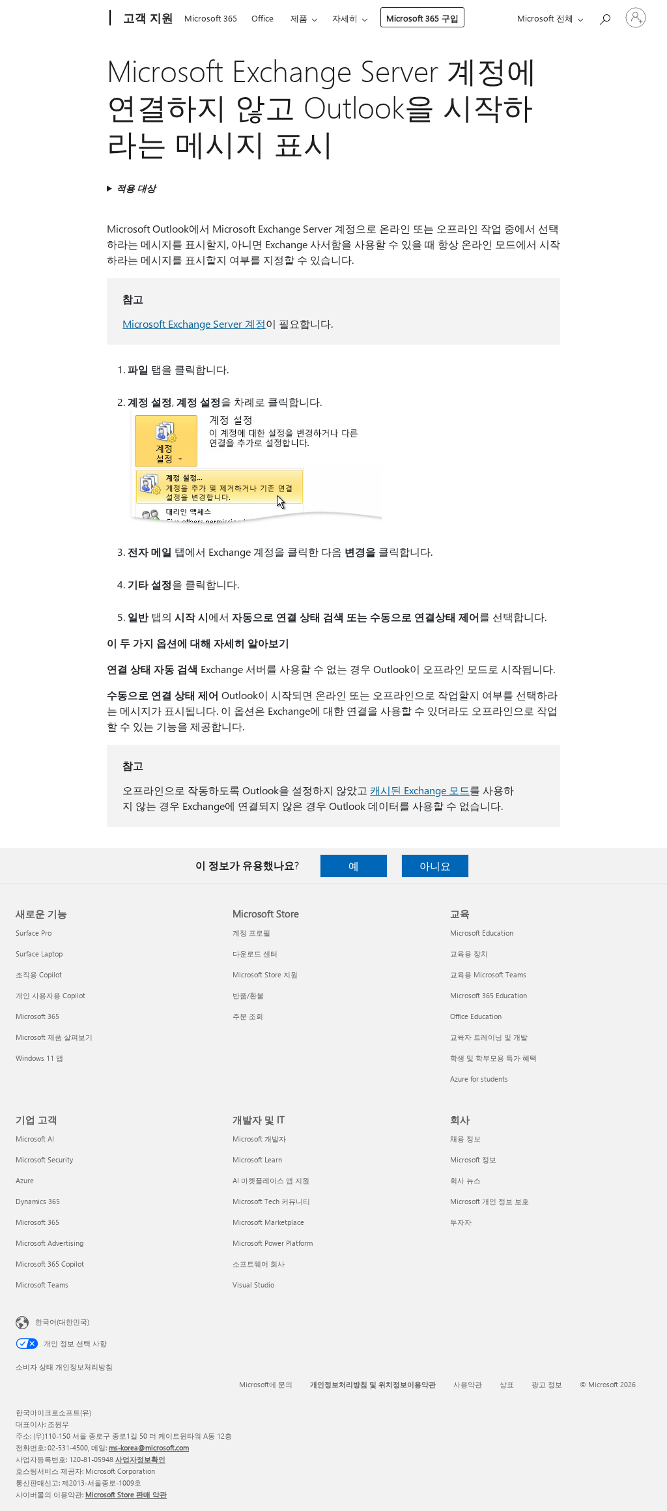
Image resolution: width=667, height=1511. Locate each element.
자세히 (345, 17)
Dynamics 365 (38, 1201)
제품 (299, 17)
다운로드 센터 (255, 953)
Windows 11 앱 (39, 1058)
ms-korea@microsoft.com (149, 1447)
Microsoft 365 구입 (422, 17)
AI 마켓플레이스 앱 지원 (271, 1180)
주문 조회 (248, 1016)
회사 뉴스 (465, 1180)
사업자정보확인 (140, 1459)
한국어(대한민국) (62, 1322)
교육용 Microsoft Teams (488, 974)
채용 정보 (465, 1139)
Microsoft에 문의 (265, 1384)
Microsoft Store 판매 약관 (126, 1494)
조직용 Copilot (39, 974)
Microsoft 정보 (473, 1159)
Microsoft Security (44, 1159)
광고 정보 (547, 1384)
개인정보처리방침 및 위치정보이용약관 (373, 1384)
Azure (25, 1180)
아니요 (435, 865)
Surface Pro (33, 933)
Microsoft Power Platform (273, 1243)
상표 (507, 1384)
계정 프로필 (251, 933)
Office (262, 17)
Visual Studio (253, 1284)
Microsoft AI (35, 1139)
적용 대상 (136, 188)
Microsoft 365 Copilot (50, 1264)
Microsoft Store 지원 (265, 974)
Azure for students (479, 1079)
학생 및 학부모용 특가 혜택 (493, 1058)
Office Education (476, 1016)
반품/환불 (248, 995)
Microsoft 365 (210, 17)
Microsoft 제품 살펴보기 (54, 1037)
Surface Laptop (39, 953)
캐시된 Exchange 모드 (420, 790)
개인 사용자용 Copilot (50, 995)
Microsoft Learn (257, 1159)
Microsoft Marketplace (268, 1222)
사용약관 (467, 1384)
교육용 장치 (469, 953)
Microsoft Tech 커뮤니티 (271, 1201)
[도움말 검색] (604, 16)
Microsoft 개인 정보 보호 (489, 1201)
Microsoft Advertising (49, 1243)
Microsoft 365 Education (488, 995)
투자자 (461, 1222)
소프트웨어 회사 (259, 1264)
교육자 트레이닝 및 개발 (489, 1037)
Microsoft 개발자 (259, 1139)
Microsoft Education (481, 933)
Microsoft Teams (42, 1284)
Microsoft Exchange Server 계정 (194, 323)
